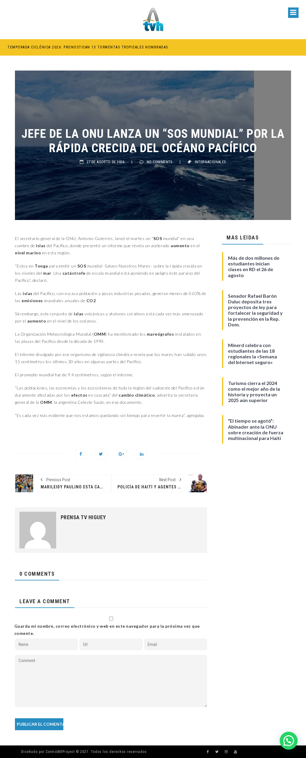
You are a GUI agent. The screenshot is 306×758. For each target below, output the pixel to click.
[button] (289, 741)
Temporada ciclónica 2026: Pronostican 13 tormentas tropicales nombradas (87, 47)
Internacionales (210, 162)
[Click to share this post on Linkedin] (141, 454)
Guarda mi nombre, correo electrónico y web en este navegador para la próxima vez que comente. (107, 629)
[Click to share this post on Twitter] (101, 454)
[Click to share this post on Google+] (121, 454)
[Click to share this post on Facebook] (80, 454)
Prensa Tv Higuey (83, 517)
